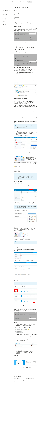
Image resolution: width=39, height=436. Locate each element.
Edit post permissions (17, 16)
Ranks (15, 381)
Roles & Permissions (29, 380)
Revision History (16, 17)
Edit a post (16, 12)
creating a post (22, 42)
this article (20, 80)
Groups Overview (17, 378)
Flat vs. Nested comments (18, 14)
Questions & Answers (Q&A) (19, 380)
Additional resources (17, 20)
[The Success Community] (6, 2)
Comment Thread (20, 77)
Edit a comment (17, 13)
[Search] (27, 2)
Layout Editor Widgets (30, 378)
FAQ (15, 18)
